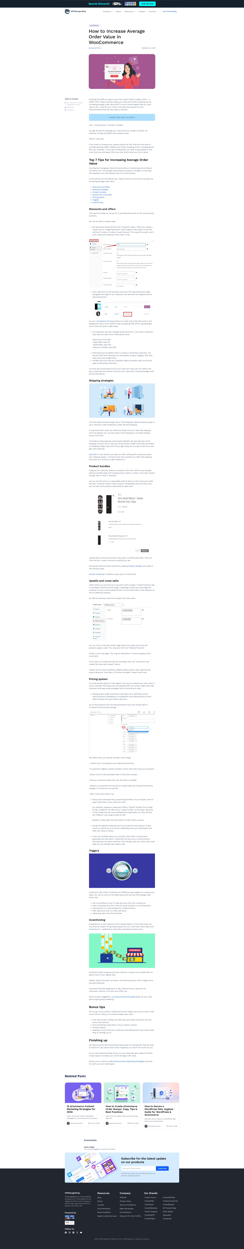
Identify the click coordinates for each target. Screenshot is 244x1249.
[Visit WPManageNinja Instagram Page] (70, 1233)
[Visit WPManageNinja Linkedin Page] (73, 1233)
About (118, 11)
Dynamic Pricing (106, 321)
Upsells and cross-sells (102, 195)
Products (107, 11)
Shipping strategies (100, 190)
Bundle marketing (96, 574)
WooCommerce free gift (125, 997)
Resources (129, 11)
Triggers (95, 200)
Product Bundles (135, 566)
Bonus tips (70, 107)
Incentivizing (97, 202)
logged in (97, 1149)
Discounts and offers (101, 187)
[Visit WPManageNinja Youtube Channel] (81, 1233)
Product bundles (99, 192)
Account (152, 11)
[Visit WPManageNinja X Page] (77, 1233)
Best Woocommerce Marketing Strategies (127, 1061)
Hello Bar (93, 454)
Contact (142, 11)
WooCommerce (94, 25)
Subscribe (162, 1168)
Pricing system (98, 197)
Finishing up (71, 110)
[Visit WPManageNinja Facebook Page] (66, 1233)
